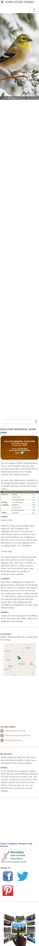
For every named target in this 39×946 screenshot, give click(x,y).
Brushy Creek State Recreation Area (17, 735)
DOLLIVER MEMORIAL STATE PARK (19, 441)
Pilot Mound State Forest (13, 740)
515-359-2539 (22, 449)
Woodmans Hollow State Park (15, 731)
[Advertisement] (17, 415)
